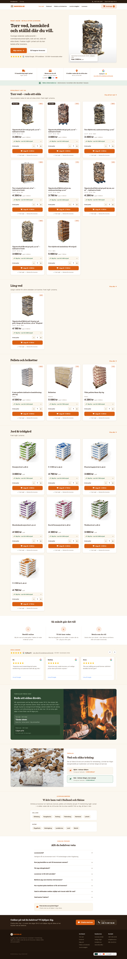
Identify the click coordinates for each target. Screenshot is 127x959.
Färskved (49, 6)
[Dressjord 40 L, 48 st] (28, 451)
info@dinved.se (112, 939)
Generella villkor (99, 945)
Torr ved (41, 6)
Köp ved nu (17, 50)
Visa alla (112, 286)
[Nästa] (115, 652)
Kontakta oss (98, 942)
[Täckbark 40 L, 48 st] (100, 509)
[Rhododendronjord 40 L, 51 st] (28, 509)
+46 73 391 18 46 (98, 1)
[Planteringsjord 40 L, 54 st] (100, 451)
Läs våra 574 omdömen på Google (43, 653)
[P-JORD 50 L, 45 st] (63, 451)
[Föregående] (110, 652)
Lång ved (81, 942)
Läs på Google (17, 677)
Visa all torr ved (109, 95)
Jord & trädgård (74, 6)
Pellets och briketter (60, 6)
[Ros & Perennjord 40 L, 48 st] (63, 509)
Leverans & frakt (99, 937)
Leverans (84, 6)
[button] (63, 907)
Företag (22, 1)
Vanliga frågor (98, 939)
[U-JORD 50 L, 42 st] (28, 567)
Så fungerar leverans (37, 50)
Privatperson (13, 1)
